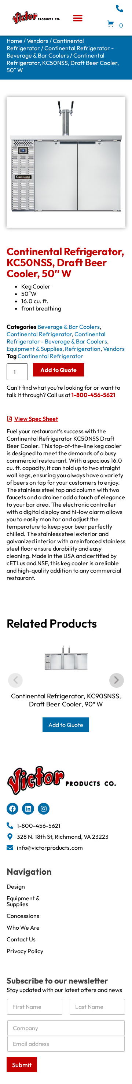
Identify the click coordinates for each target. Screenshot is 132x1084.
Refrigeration (82, 348)
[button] (77, 18)
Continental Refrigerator (39, 334)
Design (16, 886)
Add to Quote (58, 370)
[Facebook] (12, 809)
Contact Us (21, 939)
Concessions (23, 915)
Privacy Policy (25, 951)
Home (14, 40)
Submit (22, 1065)
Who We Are (23, 927)
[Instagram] (44, 809)
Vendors (37, 40)
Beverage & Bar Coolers (68, 326)
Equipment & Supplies (34, 348)
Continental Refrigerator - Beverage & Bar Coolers (60, 51)
